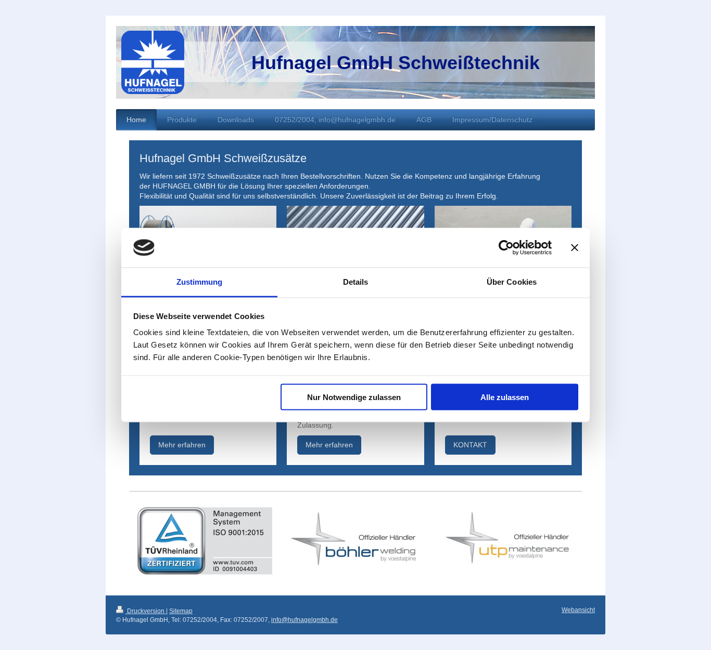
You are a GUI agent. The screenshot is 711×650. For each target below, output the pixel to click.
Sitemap (181, 611)
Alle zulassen (504, 396)
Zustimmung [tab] (199, 281)
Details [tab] (356, 281)
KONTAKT (470, 445)
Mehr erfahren (182, 445)
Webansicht (578, 610)
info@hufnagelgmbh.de (304, 620)
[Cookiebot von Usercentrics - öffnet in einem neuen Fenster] (506, 248)
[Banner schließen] (574, 247)
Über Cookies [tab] (512, 281)
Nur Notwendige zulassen (354, 396)
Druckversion (145, 611)
